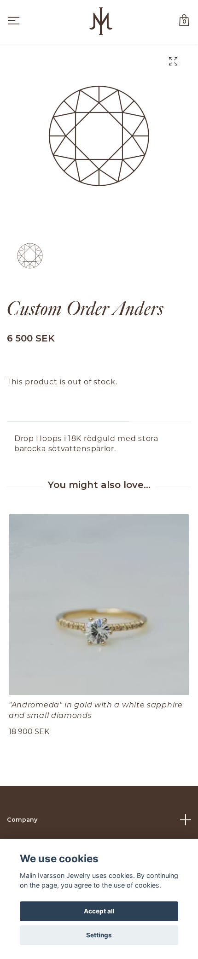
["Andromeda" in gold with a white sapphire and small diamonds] (99, 604)
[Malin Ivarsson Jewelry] (100, 21)
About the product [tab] (68, 407)
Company (22, 819)
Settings (99, 935)
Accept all (99, 911)
